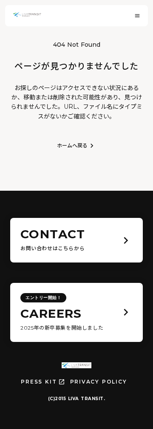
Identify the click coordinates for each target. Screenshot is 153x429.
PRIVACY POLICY (98, 381)
